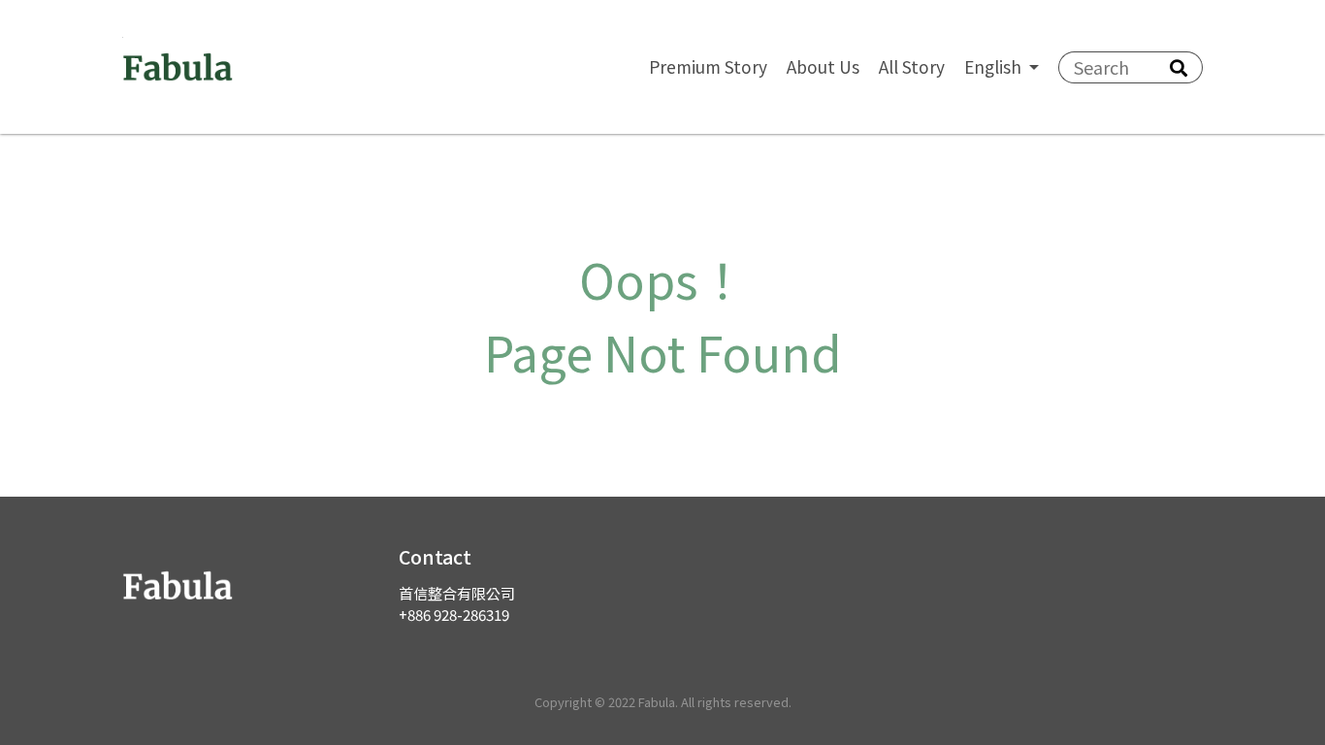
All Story (912, 66)
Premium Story (708, 66)
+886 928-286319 (454, 614)
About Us (823, 66)
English (994, 66)
